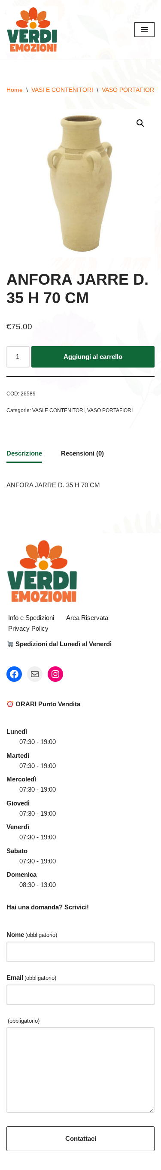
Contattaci (80, 1138)
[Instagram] (55, 674)
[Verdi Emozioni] (32, 29)
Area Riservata (87, 617)
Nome (31, 934)
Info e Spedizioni (31, 617)
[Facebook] (14, 674)
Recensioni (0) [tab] (82, 453)
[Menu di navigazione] (144, 29)
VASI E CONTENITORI (62, 89)
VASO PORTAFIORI (129, 89)
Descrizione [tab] (24, 453)
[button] (140, 123)
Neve (44, 1161)
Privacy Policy (28, 628)
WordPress (108, 1161)
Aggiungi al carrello (93, 356)
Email (31, 977)
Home (14, 89)
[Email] (35, 674)
